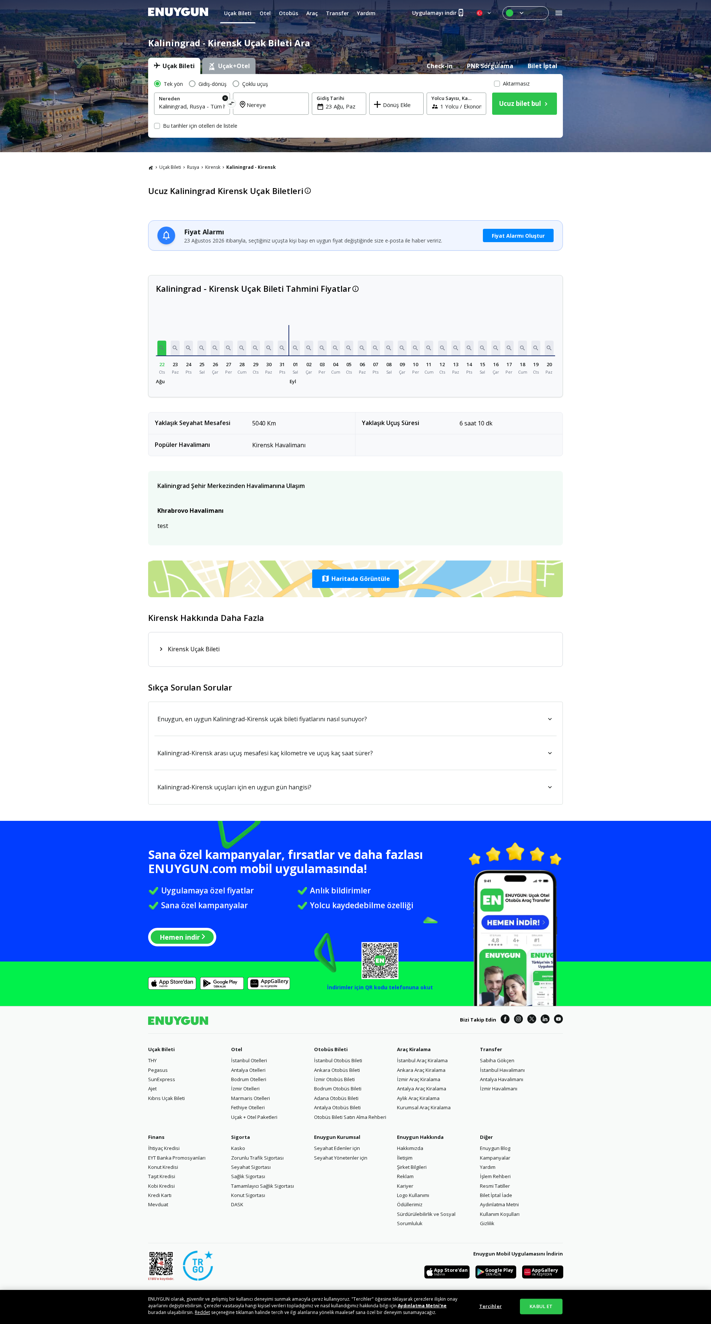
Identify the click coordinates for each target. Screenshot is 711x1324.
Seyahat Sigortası (251, 1167)
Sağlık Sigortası (248, 1176)
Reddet (202, 1312)
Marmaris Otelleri (250, 1098)
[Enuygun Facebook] (505, 1020)
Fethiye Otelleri (248, 1107)
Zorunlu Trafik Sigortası (257, 1157)
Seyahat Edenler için (337, 1148)
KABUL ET (541, 1306)
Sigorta (240, 1137)
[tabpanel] (355, 106)
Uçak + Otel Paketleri (254, 1117)
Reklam (405, 1176)
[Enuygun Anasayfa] (178, 13)
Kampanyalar (495, 1157)
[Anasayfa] (150, 167)
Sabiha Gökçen (497, 1060)
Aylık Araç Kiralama (418, 1098)
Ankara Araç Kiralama (421, 1070)
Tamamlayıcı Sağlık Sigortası (262, 1186)
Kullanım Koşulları (500, 1214)
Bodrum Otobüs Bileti (337, 1088)
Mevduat (158, 1204)
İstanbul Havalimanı (502, 1070)
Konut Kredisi (163, 1167)
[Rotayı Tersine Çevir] (231, 104)
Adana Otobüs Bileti (336, 1098)
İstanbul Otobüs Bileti (338, 1060)
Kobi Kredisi (161, 1186)
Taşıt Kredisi (161, 1176)
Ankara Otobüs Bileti (337, 1070)
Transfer (491, 1049)
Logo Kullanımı (413, 1195)
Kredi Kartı (159, 1195)
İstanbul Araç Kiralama (422, 1060)
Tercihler (490, 1306)
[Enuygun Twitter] (531, 1020)
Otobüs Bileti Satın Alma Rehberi (350, 1117)
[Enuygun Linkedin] (545, 1020)
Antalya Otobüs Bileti (337, 1107)
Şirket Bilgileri (412, 1167)
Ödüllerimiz (410, 1204)
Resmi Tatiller (495, 1186)
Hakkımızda (410, 1148)
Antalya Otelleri (248, 1070)
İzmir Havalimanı (498, 1088)
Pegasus (158, 1070)
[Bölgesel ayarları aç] (484, 13)
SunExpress (161, 1079)
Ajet (152, 1088)
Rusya (193, 167)
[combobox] (192, 106)
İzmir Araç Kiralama (418, 1079)
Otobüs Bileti (331, 1049)
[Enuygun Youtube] (558, 1020)
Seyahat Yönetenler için (340, 1157)
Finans (156, 1137)
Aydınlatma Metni (499, 1204)
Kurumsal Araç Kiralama (424, 1107)
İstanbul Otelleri (249, 1060)
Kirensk (212, 167)
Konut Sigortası (248, 1195)
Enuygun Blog (495, 1148)
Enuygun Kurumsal (337, 1137)
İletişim (405, 1157)
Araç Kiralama (414, 1049)
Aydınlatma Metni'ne (422, 1306)
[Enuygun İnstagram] (518, 1020)
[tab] (174, 66)
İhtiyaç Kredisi (164, 1148)
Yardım (487, 1167)
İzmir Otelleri (245, 1088)
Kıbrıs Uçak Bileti (166, 1098)
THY (152, 1060)
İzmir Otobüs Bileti (334, 1079)
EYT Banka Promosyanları (177, 1157)
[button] (161, 348)
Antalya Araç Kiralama (421, 1088)
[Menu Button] (526, 13)
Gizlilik (487, 1223)
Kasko (238, 1148)
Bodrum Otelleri (248, 1079)
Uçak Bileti (170, 167)
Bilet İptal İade (496, 1195)
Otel (236, 1049)
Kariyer (405, 1186)
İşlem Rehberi (495, 1176)
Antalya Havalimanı (501, 1079)
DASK (237, 1204)
